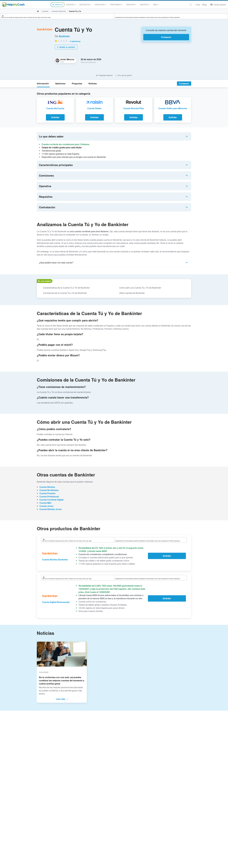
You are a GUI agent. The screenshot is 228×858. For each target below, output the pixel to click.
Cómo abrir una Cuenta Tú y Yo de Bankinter (140, 287)
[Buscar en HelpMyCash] (190, 4)
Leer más (60, 698)
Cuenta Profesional (49, 496)
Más (155, 4)
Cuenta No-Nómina (49, 490)
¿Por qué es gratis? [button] (124, 75)
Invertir (144, 4)
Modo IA (59, 4)
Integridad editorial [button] (105, 75)
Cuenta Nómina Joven (50, 509)
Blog (204, 4)
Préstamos (115, 4)
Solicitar (55, 117)
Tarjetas (130, 4)
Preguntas (77, 83)
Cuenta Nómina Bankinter (55, 559)
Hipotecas (100, 4)
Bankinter (64, 36)
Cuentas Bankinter (59, 11)
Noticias (93, 83)
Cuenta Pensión (47, 493)
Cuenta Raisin (94, 108)
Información (43, 83)
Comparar (166, 37)
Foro (198, 4)
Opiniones (60, 83)
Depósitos (84, 4)
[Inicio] (13, 5)
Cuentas (70, 4)
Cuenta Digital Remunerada (56, 602)
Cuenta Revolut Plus (133, 108)
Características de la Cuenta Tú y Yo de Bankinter (66, 287)
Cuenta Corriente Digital (51, 499)
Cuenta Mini (45, 502)
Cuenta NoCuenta (55, 108)
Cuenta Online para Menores (172, 108)
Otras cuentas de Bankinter (132, 292)
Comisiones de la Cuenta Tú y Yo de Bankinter (65, 292)
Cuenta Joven (46, 506)
